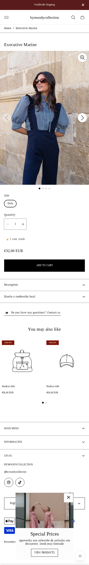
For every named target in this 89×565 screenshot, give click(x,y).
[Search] (73, 17)
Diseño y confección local (19, 297)
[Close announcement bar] (82, 4)
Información (13, 441)
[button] (39, 188)
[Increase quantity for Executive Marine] (22, 224)
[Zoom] (82, 57)
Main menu (11, 428)
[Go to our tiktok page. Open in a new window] (19, 482)
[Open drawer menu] (6, 17)
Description (11, 285)
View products (44, 552)
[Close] (68, 497)
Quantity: (10, 215)
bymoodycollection (44, 17)
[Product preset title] (22, 361)
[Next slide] (82, 117)
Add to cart (44, 265)
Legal (8, 455)
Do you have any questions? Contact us (35, 313)
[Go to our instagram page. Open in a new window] (8, 482)
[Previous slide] (6, 117)
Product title (8, 386)
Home (7, 29)
